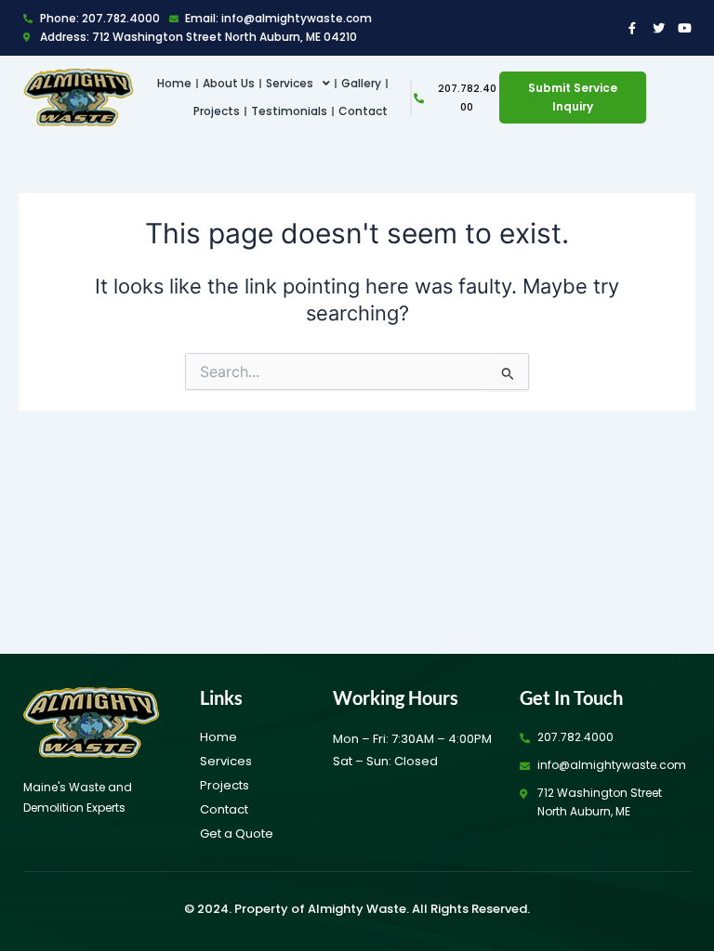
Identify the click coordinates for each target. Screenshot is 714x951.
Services (289, 83)
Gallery (361, 83)
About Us (229, 83)
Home (174, 83)
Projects (216, 111)
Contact (363, 111)
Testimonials (289, 111)
